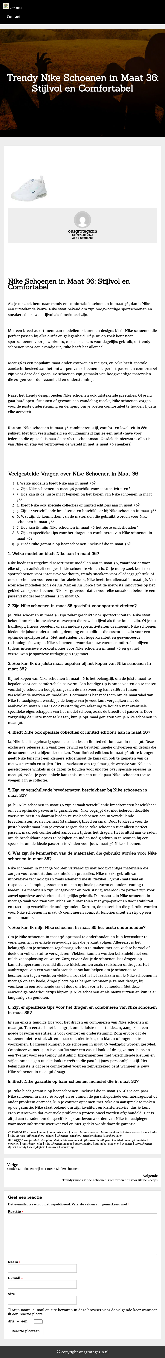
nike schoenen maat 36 (58, 1143)
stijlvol (12, 1147)
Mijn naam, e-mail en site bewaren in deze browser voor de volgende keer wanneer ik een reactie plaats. (82, 1312)
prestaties (100, 1143)
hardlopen (103, 1140)
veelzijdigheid (37, 1147)
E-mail (15, 1278)
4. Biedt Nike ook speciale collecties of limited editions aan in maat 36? (78, 505)
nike (154, 1132)
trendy (22, 1147)
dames (42, 1132)
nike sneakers (35, 1135)
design (58, 1140)
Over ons (14, 8)
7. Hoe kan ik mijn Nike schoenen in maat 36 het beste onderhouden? (77, 527)
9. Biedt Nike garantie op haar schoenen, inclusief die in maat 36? (74, 544)
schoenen (62, 1135)
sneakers (75, 1135)
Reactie (15, 1211)
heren (74, 1132)
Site (11, 1294)
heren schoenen (89, 1132)
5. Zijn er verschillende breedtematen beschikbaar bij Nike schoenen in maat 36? (86, 511)
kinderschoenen (131, 1132)
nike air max (17, 1135)
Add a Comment (82, 237)
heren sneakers (110, 1132)
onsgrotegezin (82, 231)
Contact (13, 16)
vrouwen (53, 1147)
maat (146, 1132)
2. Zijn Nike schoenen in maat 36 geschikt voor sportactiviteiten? (73, 489)
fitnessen (89, 1140)
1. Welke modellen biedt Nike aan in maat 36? (56, 483)
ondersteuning (83, 1143)
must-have (28, 1143)
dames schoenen (58, 1132)
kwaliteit (117, 1140)
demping (46, 1140)
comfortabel (31, 1140)
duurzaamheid (73, 1140)
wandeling (67, 1147)
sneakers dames (92, 1135)
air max (31, 1132)
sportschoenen (143, 1143)
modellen (13, 1143)
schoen (50, 1135)
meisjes (141, 1140)
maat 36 (130, 1140)
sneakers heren (113, 1135)
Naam (14, 1262)
